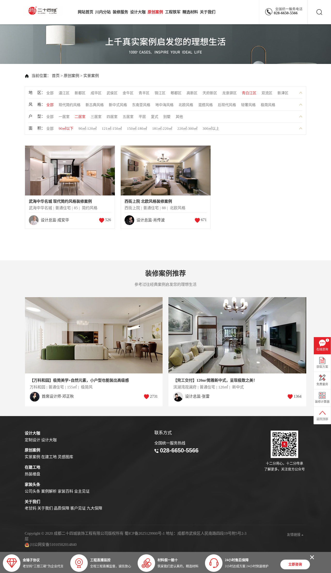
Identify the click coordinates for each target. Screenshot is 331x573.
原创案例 (155, 12)
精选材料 (190, 12)
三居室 (96, 117)
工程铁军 (173, 12)
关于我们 (207, 12)
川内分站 (103, 12)
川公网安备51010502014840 (53, 544)
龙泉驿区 (229, 93)
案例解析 (49, 491)
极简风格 (268, 105)
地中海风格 (164, 105)
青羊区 (144, 93)
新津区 (282, 93)
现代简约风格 (69, 105)
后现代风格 (227, 105)
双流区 (266, 93)
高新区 (192, 93)
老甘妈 (30, 508)
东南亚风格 (141, 105)
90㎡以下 (66, 129)
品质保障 (61, 508)
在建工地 (49, 457)
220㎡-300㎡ (187, 129)
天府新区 (210, 93)
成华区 (96, 93)
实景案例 (91, 76)
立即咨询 (295, 564)
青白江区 (249, 93)
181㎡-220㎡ (162, 129)
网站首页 (85, 12)
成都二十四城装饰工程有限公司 (44, 11)
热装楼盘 (32, 474)
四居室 (112, 117)
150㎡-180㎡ (137, 129)
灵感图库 (65, 457)
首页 (56, 76)
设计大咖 (138, 12)
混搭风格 (205, 105)
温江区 (64, 93)
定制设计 (32, 440)
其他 (179, 117)
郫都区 (176, 93)
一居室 (64, 117)
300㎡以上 (211, 129)
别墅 (167, 117)
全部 (50, 93)
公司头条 (32, 491)
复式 (154, 117)
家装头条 (32, 484)
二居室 (80, 117)
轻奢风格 (248, 105)
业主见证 (82, 491)
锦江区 (160, 93)
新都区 (80, 93)
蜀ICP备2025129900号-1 (145, 533)
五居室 (128, 117)
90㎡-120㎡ (88, 129)
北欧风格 (186, 105)
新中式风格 (118, 105)
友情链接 (294, 534)
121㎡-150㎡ (112, 129)
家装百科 (65, 491)
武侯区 (112, 93)
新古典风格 (95, 105)
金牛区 (128, 93)
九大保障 (94, 508)
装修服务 (120, 12)
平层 (142, 117)
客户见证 (78, 508)
